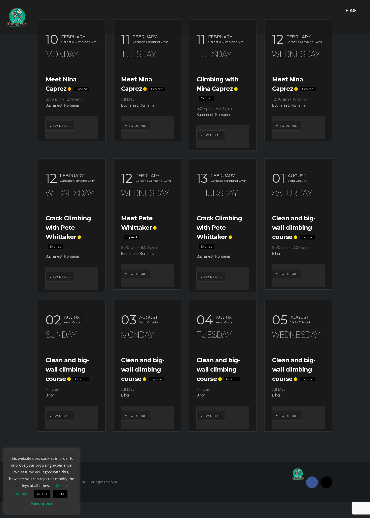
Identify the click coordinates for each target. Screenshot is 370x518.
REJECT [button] (60, 494)
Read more (41, 503)
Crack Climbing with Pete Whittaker (68, 227)
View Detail (60, 126)
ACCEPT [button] (42, 494)
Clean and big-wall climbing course (293, 227)
